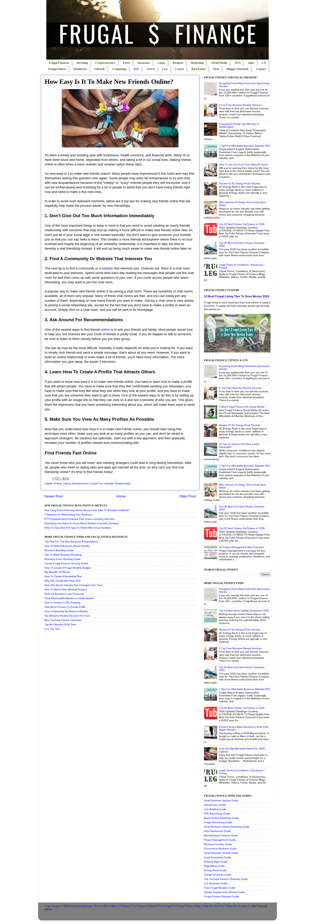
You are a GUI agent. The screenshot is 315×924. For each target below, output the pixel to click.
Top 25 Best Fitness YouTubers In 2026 (242, 224)
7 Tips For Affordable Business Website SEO (244, 145)
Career (179, 69)
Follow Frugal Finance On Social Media (241, 406)
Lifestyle (99, 69)
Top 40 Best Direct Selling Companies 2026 (244, 610)
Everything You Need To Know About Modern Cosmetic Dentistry (81, 523)
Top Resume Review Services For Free (67, 615)
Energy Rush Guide (215, 870)
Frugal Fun (96, 483)
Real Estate (198, 69)
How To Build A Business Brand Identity (67, 546)
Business (178, 62)
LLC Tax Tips (52, 629)
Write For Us (210, 906)
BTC (159, 906)
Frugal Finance (52, 906)
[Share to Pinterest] (67, 478)
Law (165, 69)
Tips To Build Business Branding (62, 554)
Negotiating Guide (214, 866)
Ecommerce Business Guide (220, 848)
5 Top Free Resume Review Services (240, 105)
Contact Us (244, 906)
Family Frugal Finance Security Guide (66, 563)
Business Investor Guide (218, 844)
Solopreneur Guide (215, 805)
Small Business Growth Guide (221, 853)
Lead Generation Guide (217, 857)
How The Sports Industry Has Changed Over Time (73, 585)
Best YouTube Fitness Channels (62, 620)
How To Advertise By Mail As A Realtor (66, 611)
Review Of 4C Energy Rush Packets (239, 183)
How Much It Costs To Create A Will (64, 607)
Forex (126, 62)
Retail (151, 906)
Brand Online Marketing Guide (221, 818)
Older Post (187, 496)
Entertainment (80, 483)
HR (105, 906)
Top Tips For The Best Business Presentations (71, 541)
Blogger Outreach (237, 69)
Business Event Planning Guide (62, 559)
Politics (113, 906)
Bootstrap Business (81, 906)
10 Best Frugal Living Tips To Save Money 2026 (236, 296)
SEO (237, 62)
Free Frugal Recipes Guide (219, 887)
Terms (97, 906)
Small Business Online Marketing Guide (227, 826)
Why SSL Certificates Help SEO (62, 580)
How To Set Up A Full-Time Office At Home (243, 164)
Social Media (219, 62)
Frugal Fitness (57, 69)
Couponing (119, 69)
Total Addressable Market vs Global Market (69, 598)
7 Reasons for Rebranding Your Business (68, 514)
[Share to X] (61, 478)
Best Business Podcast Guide (221, 835)
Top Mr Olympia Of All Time (60, 624)
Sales (251, 62)
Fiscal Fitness (185, 906)
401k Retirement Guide (217, 831)
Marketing (197, 62)
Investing (82, 62)
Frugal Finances (59, 62)
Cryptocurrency (105, 62)
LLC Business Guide (216, 883)
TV (132, 906)
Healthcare (80, 69)
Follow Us (230, 906)
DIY (136, 69)
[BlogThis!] (57, 478)
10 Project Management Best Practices (241, 547)
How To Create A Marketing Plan (63, 576)
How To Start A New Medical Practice (65, 589)
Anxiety (58, 483)
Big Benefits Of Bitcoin (57, 572)
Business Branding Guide (59, 550)
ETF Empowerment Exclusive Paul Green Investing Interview (79, 519)
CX (264, 62)
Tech (216, 69)
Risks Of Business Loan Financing (64, 594)
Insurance (144, 62)
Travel (151, 69)
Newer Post (53, 496)
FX (221, 906)
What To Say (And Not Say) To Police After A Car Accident (77, 527)
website (107, 268)
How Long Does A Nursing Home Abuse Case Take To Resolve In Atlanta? (87, 510)
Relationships (123, 483)
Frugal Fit (169, 906)
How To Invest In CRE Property (62, 602)
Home (121, 496)
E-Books (124, 906)
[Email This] (54, 478)
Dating (67, 483)
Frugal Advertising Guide (218, 822)
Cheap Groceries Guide (217, 874)
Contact (261, 69)
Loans (161, 62)
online (105, 329)
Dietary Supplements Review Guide (224, 892)
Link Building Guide (215, 809)
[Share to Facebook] (64, 478)
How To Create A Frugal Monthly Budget (67, 567)
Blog (198, 906)
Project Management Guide (220, 840)
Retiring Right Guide (215, 861)
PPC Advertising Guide (217, 813)
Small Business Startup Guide (221, 800)
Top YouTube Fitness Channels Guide (226, 879)
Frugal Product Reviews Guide (221, 896)
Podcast (141, 906)
